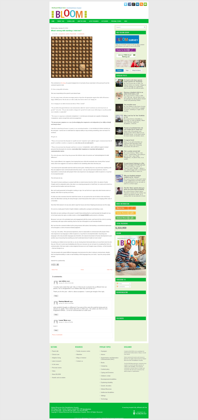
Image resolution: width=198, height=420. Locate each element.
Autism (103, 354)
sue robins (62, 281)
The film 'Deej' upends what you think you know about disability (134, 188)
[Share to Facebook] (58, 265)
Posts (120, 283)
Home (53, 21)
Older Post (109, 269)
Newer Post (55, 269)
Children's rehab (105, 376)
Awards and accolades (58, 377)
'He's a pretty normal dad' (132, 151)
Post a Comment (57, 335)
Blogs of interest (81, 358)
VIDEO (125, 21)
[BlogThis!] (54, 265)
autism (67, 34)
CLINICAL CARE (71, 21)
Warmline (79, 354)
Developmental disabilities (108, 379)
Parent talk (55, 351)
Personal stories (57, 367)
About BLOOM (56, 374)
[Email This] (52, 265)
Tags (127, 70)
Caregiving (104, 366)
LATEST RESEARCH (93, 21)
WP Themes (85, 417)
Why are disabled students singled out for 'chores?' (132, 176)
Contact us (79, 361)
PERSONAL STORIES (116, 21)
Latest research (56, 361)
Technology (104, 399)
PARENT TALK (60, 21)
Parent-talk (73, 34)
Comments (121, 286)
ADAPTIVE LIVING (82, 21)
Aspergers (104, 351)
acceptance (62, 34)
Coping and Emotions (107, 372)
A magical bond (129, 140)
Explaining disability (107, 382)
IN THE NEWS (105, 21)
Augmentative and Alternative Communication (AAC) (109, 358)
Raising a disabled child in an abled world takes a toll (133, 93)
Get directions (87, 409)
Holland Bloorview (106, 389)
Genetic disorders (106, 386)
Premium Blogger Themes (108, 417)
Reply (56, 295)
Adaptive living (56, 358)
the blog (63, 83)
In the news (55, 364)
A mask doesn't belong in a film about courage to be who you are (134, 164)
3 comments (80, 34)
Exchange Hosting (119, 417)
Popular (119, 70)
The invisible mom (130, 104)
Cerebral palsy (105, 369)
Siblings (103, 395)
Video (53, 371)
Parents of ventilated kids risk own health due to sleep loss (133, 128)
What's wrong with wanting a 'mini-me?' (66, 30)
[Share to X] (56, 265)
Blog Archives (136, 70)
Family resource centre (83, 351)
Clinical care (55, 354)
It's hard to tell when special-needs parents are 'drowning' (133, 80)
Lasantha (98, 417)
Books (103, 362)
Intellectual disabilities (107, 392)
